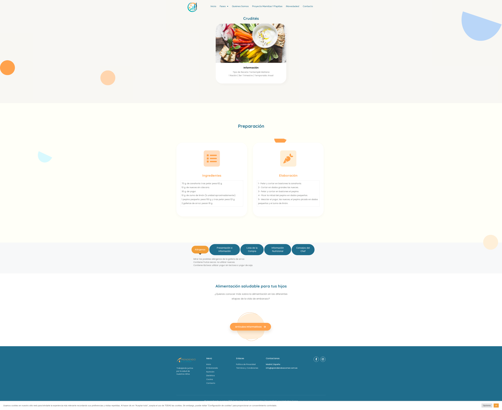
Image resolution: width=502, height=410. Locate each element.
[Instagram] (323, 359)
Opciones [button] (487, 405)
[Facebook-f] (316, 359)
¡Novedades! (292, 6)
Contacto (308, 6)
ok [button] (496, 405)
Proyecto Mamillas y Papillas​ (267, 6)
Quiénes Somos (240, 6)
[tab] (200, 250)
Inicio (213, 6)
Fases (223, 6)
